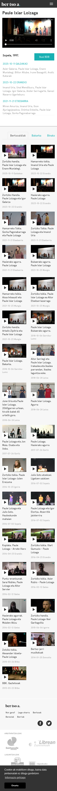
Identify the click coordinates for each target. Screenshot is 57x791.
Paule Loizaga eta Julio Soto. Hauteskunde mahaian (11, 513)
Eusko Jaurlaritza (17, 764)
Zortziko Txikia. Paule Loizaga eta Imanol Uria (42, 232)
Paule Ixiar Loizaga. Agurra (41, 403)
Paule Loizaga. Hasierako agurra (40, 443)
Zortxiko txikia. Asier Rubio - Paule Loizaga (42, 580)
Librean (42, 743)
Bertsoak (37, 712)
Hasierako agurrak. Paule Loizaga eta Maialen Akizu (12, 619)
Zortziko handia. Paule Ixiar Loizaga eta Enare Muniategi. (14, 165)
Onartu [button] (15, 785)
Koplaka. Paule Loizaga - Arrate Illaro (14, 547)
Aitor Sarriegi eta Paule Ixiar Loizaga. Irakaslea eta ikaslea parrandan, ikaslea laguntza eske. (42, 365)
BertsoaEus (15, 4)
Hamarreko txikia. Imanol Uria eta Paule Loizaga (42, 165)
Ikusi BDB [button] (44, 56)
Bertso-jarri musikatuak (37, 651)
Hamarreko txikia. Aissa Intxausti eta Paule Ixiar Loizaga (12, 297)
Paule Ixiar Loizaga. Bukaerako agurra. (41, 329)
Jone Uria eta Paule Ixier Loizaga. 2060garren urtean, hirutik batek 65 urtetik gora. (13, 408)
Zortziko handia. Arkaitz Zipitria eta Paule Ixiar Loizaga (12, 331)
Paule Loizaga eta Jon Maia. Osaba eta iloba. (13, 445)
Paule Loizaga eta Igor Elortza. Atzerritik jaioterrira (42, 512)
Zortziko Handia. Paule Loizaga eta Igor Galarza (14, 199)
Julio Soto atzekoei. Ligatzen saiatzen (41, 477)
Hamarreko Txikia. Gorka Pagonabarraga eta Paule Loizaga (14, 232)
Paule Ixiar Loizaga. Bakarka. (12, 362)
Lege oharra (24, 712)
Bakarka (36, 135)
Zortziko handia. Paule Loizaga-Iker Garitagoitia (41, 619)
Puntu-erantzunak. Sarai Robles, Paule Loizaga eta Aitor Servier (12, 584)
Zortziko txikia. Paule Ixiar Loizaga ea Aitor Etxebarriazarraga (42, 297)
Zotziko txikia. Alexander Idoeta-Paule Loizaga (12, 653)
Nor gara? (10, 712)
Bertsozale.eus (14, 743)
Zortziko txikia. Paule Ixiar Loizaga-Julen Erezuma (13, 479)
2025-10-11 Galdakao (15, 63)
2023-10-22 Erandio (15, 82)
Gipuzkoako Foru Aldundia (41, 764)
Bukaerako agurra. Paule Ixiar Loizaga (41, 263)
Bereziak (10, 717)
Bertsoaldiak (18, 135)
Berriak (20, 717)
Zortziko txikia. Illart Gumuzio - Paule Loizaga (42, 549)
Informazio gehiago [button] (15, 777)
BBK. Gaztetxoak (11, 683)
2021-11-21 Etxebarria (15, 101)
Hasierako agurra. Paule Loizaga (40, 197)
